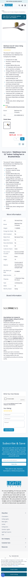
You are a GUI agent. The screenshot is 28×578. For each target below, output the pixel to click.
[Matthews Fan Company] (14, 308)
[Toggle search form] (19, 5)
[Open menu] (2, 5)
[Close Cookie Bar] (26, 559)
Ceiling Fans (5, 527)
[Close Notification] (24, 17)
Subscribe (14, 464)
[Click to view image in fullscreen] (14, 28)
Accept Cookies (14, 569)
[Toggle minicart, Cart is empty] (25, 5)
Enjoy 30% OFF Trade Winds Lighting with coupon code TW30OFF (12, 16)
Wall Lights (5, 521)
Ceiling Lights (5, 519)
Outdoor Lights (6, 529)
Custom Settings (14, 574)
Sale (3, 534)
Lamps (3, 524)
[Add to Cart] (22, 138)
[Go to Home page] (9, 5)
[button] (14, 513)
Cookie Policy (15, 565)
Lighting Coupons (6, 532)
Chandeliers (5, 516)
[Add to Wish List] (19, 144)
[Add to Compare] (23, 144)
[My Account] (22, 5)
